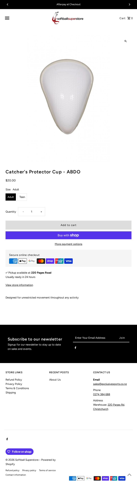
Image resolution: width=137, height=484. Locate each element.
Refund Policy (14, 379)
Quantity (11, 211)
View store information (19, 285)
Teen (22, 197)
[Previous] (7, 4)
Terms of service (47, 470)
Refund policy (12, 470)
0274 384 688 (101, 394)
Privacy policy (29, 470)
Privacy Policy (14, 384)
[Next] (129, 4)
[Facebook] (75, 348)
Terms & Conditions (17, 388)
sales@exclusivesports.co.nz (110, 384)
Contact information (16, 474)
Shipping (11, 392)
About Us (55, 379)
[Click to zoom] (126, 41)
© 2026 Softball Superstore (22, 459)
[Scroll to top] (129, 475)
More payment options (68, 244)
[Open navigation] (27, 18)
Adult (10, 197)
